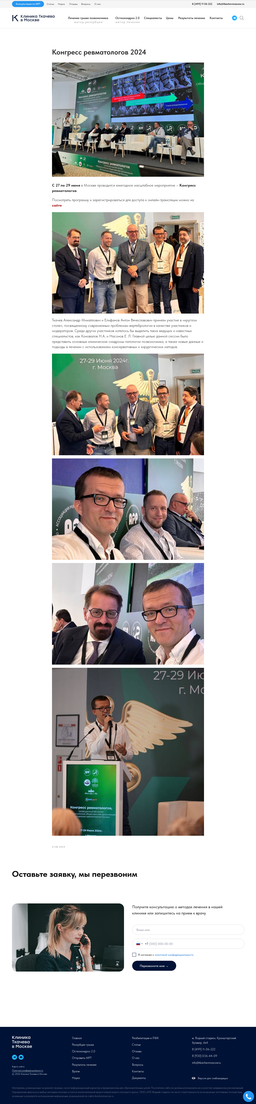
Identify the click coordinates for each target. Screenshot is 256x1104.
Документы (139, 1078)
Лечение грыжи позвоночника (88, 18)
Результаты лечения (191, 18)
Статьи (50, 4)
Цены (169, 18)
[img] (241, 17)
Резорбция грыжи (83, 1044)
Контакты (216, 18)
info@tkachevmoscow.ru (230, 3)
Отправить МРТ (82, 1058)
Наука (61, 4)
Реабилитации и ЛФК (145, 1038)
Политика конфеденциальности (27, 1070)
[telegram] (14, 1057)
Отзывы (73, 4)
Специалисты (153, 18)
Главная (77, 1038)
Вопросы (85, 4)
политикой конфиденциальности (174, 954)
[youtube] (21, 1057)
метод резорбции (88, 22)
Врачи (76, 1071)
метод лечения (128, 22)
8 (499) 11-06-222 (203, 1049)
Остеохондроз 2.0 (127, 18)
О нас (97, 4)
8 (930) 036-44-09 (204, 1056)
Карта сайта (18, 1066)
